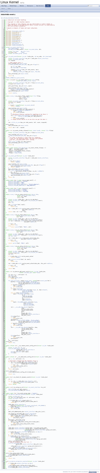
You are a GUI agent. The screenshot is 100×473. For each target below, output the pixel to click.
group (24, 53)
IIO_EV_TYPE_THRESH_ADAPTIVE (17, 184)
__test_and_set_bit (16, 165)
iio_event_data (33, 49)
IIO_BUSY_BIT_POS (21, 64)
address (31, 209)
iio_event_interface (16, 47)
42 (3, 53)
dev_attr (18, 351)
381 (3, 394)
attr (34, 195)
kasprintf (20, 281)
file (33, 79)
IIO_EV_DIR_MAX (34, 282)
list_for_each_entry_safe (15, 348)
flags (22, 52)
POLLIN (37, 71)
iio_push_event (12, 56)
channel (45, 289)
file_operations (23, 147)
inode (34, 130)
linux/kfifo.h (16, 35)
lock (24, 63)
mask (12, 275)
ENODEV (18, 162)
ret (12, 103)
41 (3, 52)
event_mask (18, 277)
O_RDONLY (40, 171)
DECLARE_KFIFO (12, 49)
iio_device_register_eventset (17, 394)
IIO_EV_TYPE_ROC (13, 183)
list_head (15, 51)
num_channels (29, 361)
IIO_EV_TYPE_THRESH (14, 181)
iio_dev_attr (16, 200)
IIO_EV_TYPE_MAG (13, 182)
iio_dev (24, 56)
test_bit (13, 64)
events (18, 83)
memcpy (13, 437)
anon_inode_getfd (16, 170)
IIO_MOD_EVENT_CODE (23, 289)
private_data (39, 82)
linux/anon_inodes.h (18, 31)
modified (19, 288)
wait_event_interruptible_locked (24, 115)
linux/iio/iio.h (16, 42)
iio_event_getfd (13, 155)
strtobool (15, 204)
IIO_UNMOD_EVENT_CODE (24, 302)
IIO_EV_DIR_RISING (14, 190)
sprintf (17, 227)
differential (24, 292)
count (24, 98)
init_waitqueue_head (14, 390)
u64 (35, 56)
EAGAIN (19, 111)
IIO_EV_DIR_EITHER (14, 189)
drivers (2, 11)
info (20, 208)
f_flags (20, 110)
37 (3, 48)
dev (37, 194)
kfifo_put (19, 69)
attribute (15, 398)
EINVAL (18, 106)
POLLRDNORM (25, 90)
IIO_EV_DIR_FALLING (14, 191)
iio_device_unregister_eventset (18, 461)
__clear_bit (11, 135)
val (12, 202)
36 (3, 47)
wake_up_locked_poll (19, 71)
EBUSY (17, 167)
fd (11, 159)
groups (17, 448)
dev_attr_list (25, 51)
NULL (18, 161)
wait (22, 48)
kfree (12, 316)
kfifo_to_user (16, 122)
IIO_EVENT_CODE (22, 293)
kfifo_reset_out (13, 141)
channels (31, 364)
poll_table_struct (26, 80)
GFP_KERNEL (26, 281)
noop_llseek (18, 152)
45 (3, 56)
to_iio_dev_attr (33, 200)
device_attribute (26, 195)
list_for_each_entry (14, 443)
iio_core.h (15, 43)
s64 (44, 56)
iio (6, 11)
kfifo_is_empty (15, 89)
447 (3, 461)
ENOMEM (19, 285)
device (33, 194)
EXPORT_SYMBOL (10, 77)
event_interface (43, 58)
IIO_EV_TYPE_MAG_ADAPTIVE (16, 185)
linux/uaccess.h (16, 40)
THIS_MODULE (17, 151)
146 (3, 155)
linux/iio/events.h (17, 45)
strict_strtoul (16, 259)
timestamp (48, 56)
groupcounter (30, 448)
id (13, 66)
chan (38, 272)
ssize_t (12, 96)
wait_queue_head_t (13, 48)
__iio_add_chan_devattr (21, 307)
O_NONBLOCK (27, 110)
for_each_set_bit (13, 280)
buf (28, 97)
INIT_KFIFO (11, 389)
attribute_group (17, 53)
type (34, 289)
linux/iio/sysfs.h (17, 44)
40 (3, 51)
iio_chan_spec (28, 272)
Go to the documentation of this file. (10, 18)
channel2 (28, 300)
